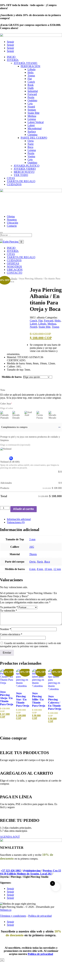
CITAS (11, 178)
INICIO (11, 56)
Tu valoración (8, 610)
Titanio (33, 554)
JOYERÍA (13, 60)
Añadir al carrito (23, 509)
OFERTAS (13, 263)
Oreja (31, 140)
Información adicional (19, 519)
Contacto (12, 225)
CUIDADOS (14, 184)
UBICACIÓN (15, 269)
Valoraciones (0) (16, 522)
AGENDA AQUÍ (9, 836)
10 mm (48, 569)
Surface (32, 131)
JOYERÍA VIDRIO (25, 168)
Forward (32, 94)
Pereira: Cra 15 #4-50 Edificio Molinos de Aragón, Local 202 (30, 872)
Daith (31, 88)
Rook (31, 84)
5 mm (32, 539)
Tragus (31, 75)
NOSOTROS (14, 266)
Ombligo (32, 100)
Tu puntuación (9, 607)
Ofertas (11, 216)
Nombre (5, 629)
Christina (32, 134)
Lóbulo (31, 69)
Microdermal (35, 128)
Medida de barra (12, 376)
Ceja (30, 103)
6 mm (32, 569)
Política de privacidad (40, 915)
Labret (31, 125)
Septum (32, 109)
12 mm (57, 569)
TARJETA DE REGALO (21, 181)
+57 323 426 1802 (11, 870)
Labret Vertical (36, 122)
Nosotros (12, 219)
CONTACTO (14, 272)
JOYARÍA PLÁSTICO (26, 165)
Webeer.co (5, 909)
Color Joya (6, 403)
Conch (31, 81)
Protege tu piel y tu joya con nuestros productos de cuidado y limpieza (30, 438)
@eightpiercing (32, 870)
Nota (2, 390)
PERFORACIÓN (30, 66)
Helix (31, 72)
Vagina (31, 156)
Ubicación (12, 222)
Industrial (33, 91)
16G (31, 546)
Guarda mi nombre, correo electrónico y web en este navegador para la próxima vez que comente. (30, 645)
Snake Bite (33, 112)
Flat (30, 78)
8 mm (40, 569)
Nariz (31, 143)
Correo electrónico (11, 634)
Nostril (31, 106)
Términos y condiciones (13, 915)
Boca (30, 147)
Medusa (32, 115)
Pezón (31, 97)
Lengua (32, 119)
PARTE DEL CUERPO (34, 137)
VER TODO (21, 175)
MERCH (24, 171)
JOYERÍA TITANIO (25, 63)
